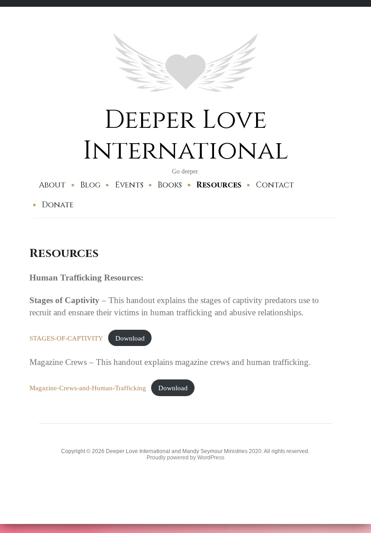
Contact (275, 185)
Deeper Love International (185, 135)
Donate (58, 205)
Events (129, 185)
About (52, 185)
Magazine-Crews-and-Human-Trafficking (87, 388)
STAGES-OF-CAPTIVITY (66, 338)
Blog (90, 185)
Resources (219, 185)
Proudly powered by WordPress (185, 457)
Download (130, 338)
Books (169, 185)
